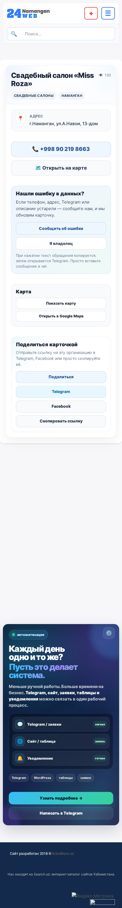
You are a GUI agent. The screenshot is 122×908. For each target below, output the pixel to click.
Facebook (61, 406)
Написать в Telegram (61, 813)
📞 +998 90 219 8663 (61, 149)
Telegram (61, 391)
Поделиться (61, 376)
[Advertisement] (61, 560)
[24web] (32, 13)
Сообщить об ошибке (61, 228)
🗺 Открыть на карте (61, 168)
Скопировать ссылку (61, 420)
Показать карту (61, 303)
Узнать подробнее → (61, 798)
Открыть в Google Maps (61, 316)
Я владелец (61, 243)
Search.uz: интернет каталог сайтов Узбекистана (74, 874)
